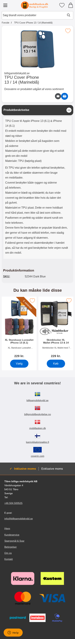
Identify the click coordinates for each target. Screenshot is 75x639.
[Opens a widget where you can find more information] (13, 633)
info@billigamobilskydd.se (18, 518)
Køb (55, 363)
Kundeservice (11, 534)
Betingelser (10, 546)
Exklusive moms (52, 468)
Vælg (19, 363)
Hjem (7, 528)
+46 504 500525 (13, 503)
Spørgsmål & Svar (14, 540)
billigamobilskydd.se (17, 73)
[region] (37, 110)
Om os (8, 553)
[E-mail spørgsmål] (58, 96)
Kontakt (8, 559)
